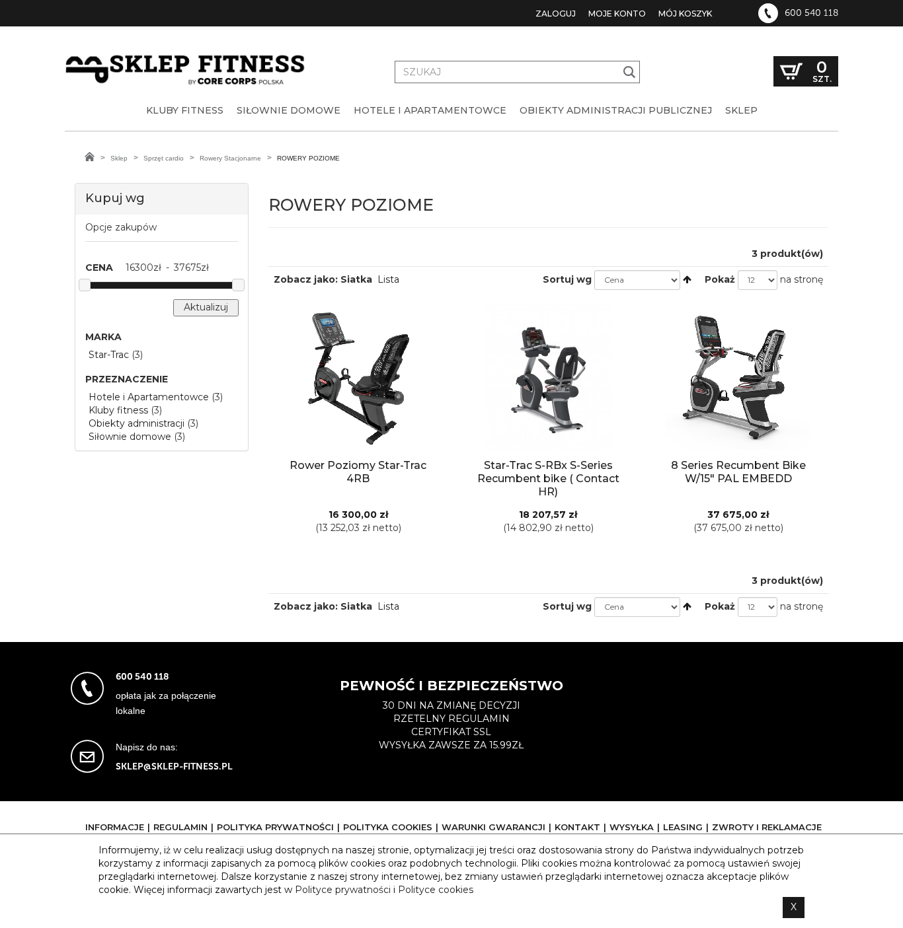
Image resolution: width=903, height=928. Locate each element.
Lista (388, 279)
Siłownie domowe (130, 437)
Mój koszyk (685, 13)
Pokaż (720, 279)
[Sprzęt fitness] (187, 58)
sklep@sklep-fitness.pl (174, 766)
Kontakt (577, 827)
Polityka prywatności (275, 827)
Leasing (683, 827)
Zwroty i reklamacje (767, 827)
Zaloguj (555, 13)
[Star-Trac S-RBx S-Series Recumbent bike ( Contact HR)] (548, 377)
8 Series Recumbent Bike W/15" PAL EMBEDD (738, 472)
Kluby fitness (118, 410)
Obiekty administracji (136, 423)
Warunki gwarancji (493, 827)
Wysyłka (631, 827)
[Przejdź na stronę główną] (90, 156)
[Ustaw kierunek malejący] (687, 279)
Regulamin (180, 827)
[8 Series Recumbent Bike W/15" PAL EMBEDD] (738, 377)
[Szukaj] (629, 72)
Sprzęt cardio (163, 158)
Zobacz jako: (306, 279)
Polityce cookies (435, 890)
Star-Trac (109, 355)
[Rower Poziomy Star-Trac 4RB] (358, 377)
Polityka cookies (387, 827)
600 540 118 (811, 13)
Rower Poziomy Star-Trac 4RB (358, 472)
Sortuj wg (567, 279)
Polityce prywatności (343, 890)
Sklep (119, 158)
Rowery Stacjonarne (230, 158)
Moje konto (617, 13)
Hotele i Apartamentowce (149, 397)
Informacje (114, 827)
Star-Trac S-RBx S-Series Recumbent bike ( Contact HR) (548, 478)
